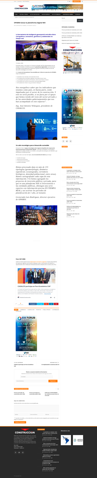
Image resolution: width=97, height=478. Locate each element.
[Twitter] (69, 1)
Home (15, 1)
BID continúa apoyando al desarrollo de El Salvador (49, 468)
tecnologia (18, 311)
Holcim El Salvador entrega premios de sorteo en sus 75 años (75, 177)
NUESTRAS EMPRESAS (46, 14)
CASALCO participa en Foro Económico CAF (23, 365)
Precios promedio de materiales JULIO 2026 (19, 393)
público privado (46, 309)
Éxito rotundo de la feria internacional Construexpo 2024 (74, 183)
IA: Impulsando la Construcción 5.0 (50, 364)
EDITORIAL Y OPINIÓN (24, 14)
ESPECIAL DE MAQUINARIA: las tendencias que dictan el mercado (52, 394)
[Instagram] (71, 1)
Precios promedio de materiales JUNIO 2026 (35, 393)
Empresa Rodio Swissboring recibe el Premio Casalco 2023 (74, 189)
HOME (16, 14)
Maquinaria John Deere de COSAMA (70, 40)
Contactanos (19, 1)
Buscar (63, 18)
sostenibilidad (55, 309)
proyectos (38, 309)
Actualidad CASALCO (31, 25)
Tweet (40, 304)
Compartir (33, 304)
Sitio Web (16, 445)
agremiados (23, 309)
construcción (31, 309)
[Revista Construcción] (21, 8)
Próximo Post (53, 362)
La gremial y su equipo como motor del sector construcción (74, 171)
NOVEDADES (77, 14)
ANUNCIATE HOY (76, 1)
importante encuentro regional (38, 261)
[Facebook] (63, 141)
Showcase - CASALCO (19, 448)
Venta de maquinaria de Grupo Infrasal (70, 43)
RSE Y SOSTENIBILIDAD (56, 14)
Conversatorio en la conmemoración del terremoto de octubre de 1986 (50, 462)
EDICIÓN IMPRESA (26, 1)
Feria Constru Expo (18, 446)
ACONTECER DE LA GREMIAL (68, 14)
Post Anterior (19, 362)
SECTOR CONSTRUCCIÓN (34, 14)
